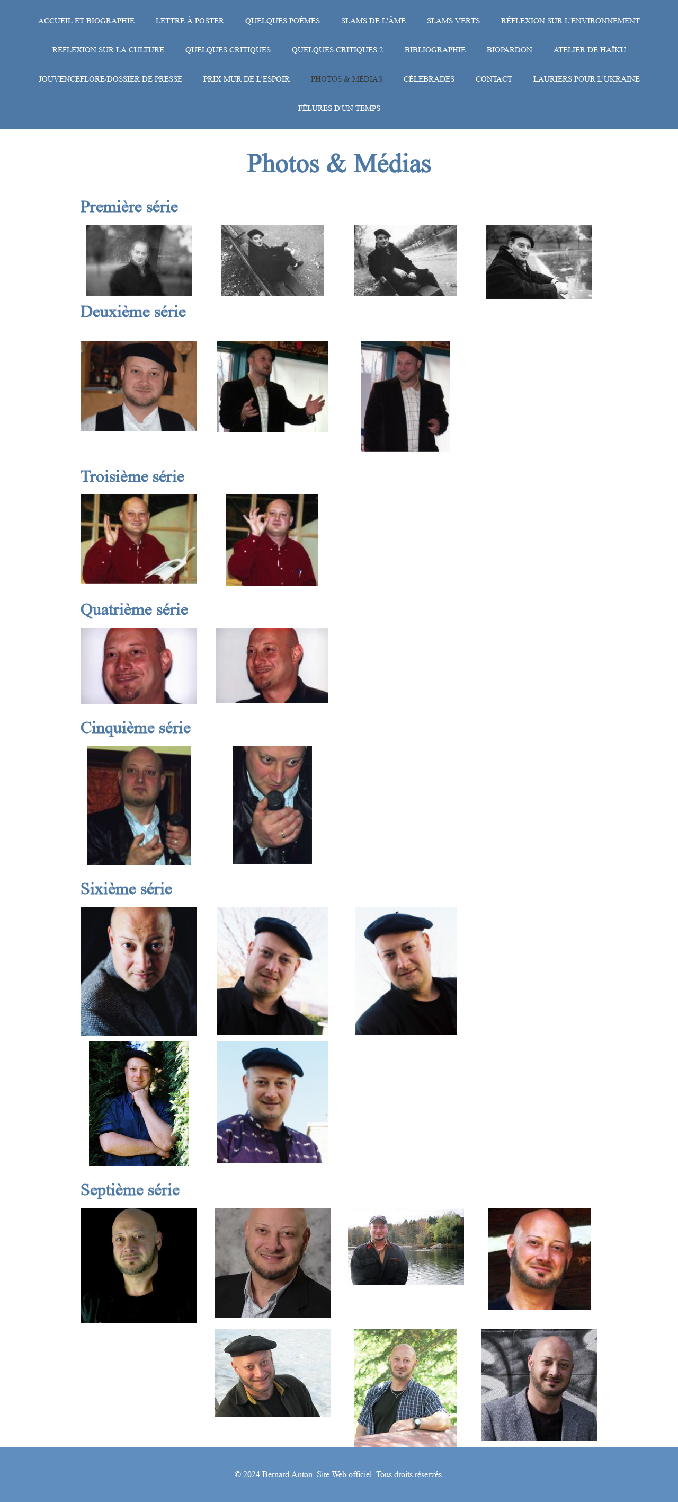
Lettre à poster (190, 20)
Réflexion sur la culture (108, 50)
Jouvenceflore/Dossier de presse (110, 79)
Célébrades (429, 79)
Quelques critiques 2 (337, 50)
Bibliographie (435, 50)
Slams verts (453, 20)
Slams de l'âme (373, 20)
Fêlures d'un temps (339, 108)
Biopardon (509, 50)
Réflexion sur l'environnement (570, 20)
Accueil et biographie (86, 20)
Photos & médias (346, 79)
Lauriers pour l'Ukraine (586, 79)
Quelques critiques (228, 50)
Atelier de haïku (590, 50)
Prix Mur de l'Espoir (246, 79)
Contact (494, 79)
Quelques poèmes (282, 20)
